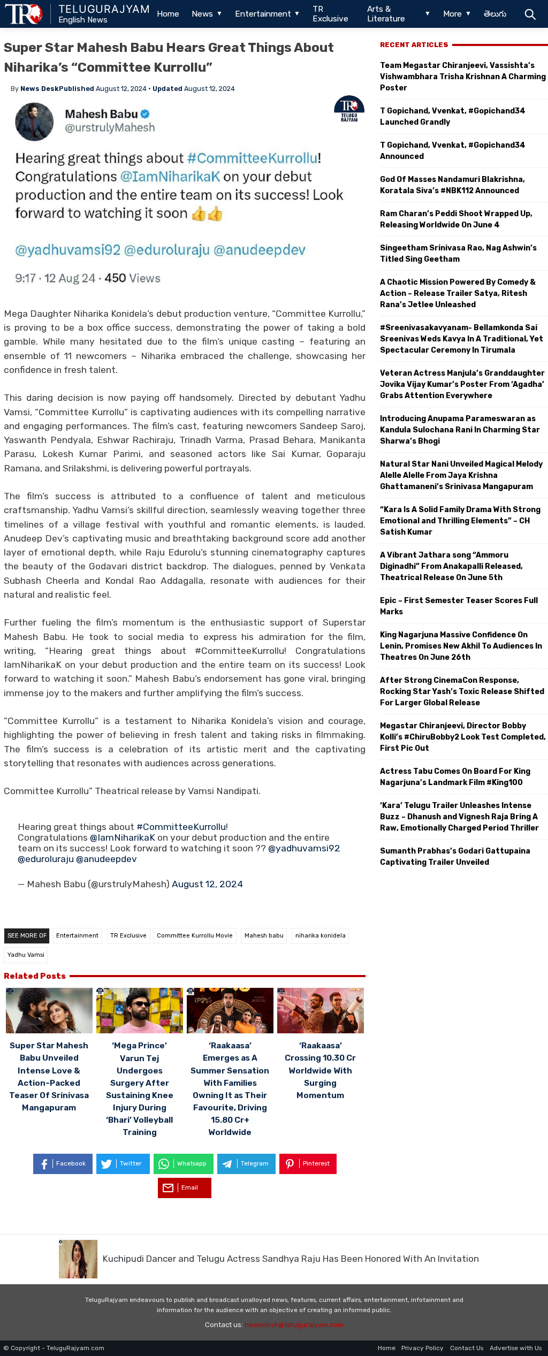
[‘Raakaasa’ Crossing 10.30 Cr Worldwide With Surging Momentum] (320, 1012)
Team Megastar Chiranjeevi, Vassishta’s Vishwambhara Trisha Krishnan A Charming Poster (463, 77)
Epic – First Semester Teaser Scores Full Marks (459, 606)
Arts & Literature (386, 14)
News (202, 14)
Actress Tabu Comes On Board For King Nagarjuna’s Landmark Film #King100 (455, 777)
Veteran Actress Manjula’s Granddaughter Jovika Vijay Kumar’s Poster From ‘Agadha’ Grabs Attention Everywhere (462, 384)
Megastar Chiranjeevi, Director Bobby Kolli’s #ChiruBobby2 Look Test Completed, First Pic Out (463, 737)
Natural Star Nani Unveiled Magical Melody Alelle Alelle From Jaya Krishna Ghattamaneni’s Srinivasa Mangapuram (461, 475)
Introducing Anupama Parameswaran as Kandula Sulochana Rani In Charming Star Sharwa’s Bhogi (460, 430)
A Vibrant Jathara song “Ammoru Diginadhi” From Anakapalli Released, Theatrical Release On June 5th (451, 566)
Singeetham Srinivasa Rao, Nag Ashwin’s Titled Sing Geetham (458, 253)
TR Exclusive (330, 14)
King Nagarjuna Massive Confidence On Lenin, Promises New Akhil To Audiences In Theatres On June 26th (461, 646)
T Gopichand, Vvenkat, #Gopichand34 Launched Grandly (453, 116)
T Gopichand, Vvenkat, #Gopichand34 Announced (453, 151)
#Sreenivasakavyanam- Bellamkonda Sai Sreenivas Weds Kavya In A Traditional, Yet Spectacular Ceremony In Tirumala (461, 339)
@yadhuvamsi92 (304, 848)
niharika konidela (320, 935)
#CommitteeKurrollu (181, 826)
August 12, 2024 (207, 884)
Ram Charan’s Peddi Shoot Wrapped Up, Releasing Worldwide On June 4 (456, 219)
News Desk (39, 89)
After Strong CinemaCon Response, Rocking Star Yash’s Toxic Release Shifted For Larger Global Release (462, 691)
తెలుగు (495, 14)
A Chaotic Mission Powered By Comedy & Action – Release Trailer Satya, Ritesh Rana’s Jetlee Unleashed (458, 293)
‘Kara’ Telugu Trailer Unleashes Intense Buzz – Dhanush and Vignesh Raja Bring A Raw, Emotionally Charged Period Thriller (459, 817)
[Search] (530, 14)
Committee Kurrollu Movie (195, 935)
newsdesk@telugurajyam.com (294, 1325)
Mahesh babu (264, 935)
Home (168, 14)
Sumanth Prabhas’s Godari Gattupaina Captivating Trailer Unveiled (455, 857)
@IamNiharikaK (122, 837)
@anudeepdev (106, 859)
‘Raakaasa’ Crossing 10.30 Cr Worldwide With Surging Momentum (320, 1070)
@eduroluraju (46, 859)
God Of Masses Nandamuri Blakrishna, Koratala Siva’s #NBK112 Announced (452, 185)
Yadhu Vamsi (25, 954)
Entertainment (263, 14)
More (452, 14)
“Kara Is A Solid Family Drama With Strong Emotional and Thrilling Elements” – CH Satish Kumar (460, 521)
